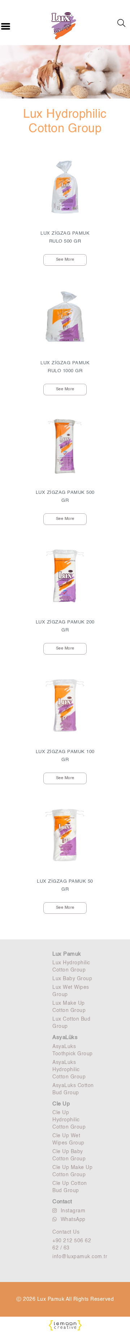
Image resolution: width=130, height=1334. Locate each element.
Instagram (73, 1210)
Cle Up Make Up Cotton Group (72, 1171)
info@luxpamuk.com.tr (74, 1256)
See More (65, 260)
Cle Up (61, 1104)
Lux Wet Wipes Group (70, 991)
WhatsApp (73, 1219)
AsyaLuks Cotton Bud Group (73, 1089)
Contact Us (65, 1232)
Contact (62, 1201)
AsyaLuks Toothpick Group (72, 1050)
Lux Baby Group (72, 978)
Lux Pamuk (66, 954)
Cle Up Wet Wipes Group (68, 1139)
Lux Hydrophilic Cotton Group (71, 966)
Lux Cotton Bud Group (71, 1023)
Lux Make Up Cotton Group (69, 1007)
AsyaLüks (65, 1037)
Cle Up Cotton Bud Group (69, 1187)
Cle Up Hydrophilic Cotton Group (69, 1120)
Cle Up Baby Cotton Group (69, 1155)
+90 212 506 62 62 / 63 (71, 1244)
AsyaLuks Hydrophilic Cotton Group (69, 1069)
